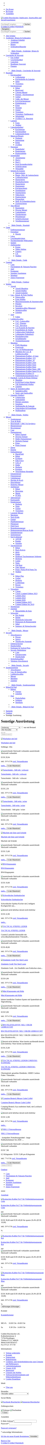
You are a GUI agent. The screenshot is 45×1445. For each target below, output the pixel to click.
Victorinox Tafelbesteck (24, 114)
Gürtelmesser (16, 478)
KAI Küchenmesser (22, 101)
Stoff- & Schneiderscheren (25, 201)
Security (9, 633)
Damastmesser (16, 432)
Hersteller (4, 1391)
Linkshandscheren (22, 134)
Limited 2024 (20, 598)
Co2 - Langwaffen (22, 321)
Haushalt (9, 73)
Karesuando (15, 500)
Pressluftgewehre (21, 336)
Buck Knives (20, 550)
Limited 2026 (20, 600)
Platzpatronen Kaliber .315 (25, 358)
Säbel (17, 624)
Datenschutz (10, 1357)
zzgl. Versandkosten (20, 761)
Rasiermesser (20, 151)
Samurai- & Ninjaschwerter (25, 626)
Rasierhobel (19, 149)
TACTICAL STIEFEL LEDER (13, 930)
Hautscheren (20, 184)
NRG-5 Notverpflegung (10, 1133)
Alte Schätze (10, 36)
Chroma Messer (21, 92)
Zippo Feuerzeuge (17, 278)
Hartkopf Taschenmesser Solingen (28, 556)
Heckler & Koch (17, 480)
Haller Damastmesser (23, 439)
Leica (13, 236)
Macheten (14, 515)
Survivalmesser (16, 537)
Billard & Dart (11, 687)
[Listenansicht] (2, 732)
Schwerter (14, 613)
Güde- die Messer (22, 99)
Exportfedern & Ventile (24, 330)
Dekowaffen (20, 297)
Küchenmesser (16, 86)
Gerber (18, 578)
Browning (19, 491)
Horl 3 (17, 162)
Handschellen (16, 646)
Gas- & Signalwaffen (19, 672)
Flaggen (14, 66)
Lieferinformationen (13, 1366)
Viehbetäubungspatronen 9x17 (27, 376)
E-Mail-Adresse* (7, 1421)
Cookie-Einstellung (13, 1379)
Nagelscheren (20, 193)
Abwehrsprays (16, 635)
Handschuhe (20, 657)
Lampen (14, 121)
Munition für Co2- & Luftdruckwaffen (23, 353)
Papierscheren (20, 197)
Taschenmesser (16, 546)
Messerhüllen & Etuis (23, 611)
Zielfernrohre (16, 245)
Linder (17, 561)
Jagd (12, 269)
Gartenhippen (20, 212)
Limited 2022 (20, 596)
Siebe (17, 81)
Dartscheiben (20, 698)
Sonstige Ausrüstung (18, 273)
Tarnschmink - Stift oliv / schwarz (14, 774)
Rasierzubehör (20, 153)
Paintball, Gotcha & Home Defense (24, 378)
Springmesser (16, 535)
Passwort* (5, 1424)
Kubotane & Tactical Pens (20, 648)
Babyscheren (20, 173)
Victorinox (19, 84)
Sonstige (18, 543)
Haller (17, 465)
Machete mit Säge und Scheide (12, 837)
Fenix (17, 123)
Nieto (17, 506)
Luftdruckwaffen (17, 319)
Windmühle (19, 116)
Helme (17, 617)
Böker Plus (19, 576)
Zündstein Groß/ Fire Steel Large (13, 964)
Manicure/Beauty (17, 136)
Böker (17, 88)
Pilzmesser (15, 524)
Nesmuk (18, 108)
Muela (17, 493)
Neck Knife (15, 517)
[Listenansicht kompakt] (4, 732)
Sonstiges (19, 404)
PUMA (18, 495)
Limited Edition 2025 (23, 602)
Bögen (13, 44)
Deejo (13, 448)
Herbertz (18, 467)
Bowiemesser (16, 428)
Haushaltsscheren (22, 182)
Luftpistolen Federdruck (24, 334)
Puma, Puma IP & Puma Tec (26, 570)
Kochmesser (20, 129)
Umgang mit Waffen (13, 1373)
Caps (12, 265)
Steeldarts (19, 702)
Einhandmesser (16, 452)
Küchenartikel (16, 75)
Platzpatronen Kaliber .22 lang (26, 356)
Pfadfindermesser (17, 522)
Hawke (18, 234)
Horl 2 (17, 160)
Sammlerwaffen (21, 391)
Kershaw (18, 469)
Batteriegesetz (11, 1359)
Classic (18, 591)
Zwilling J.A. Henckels (24, 119)
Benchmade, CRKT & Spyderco (23, 424)
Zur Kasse (10, 9)
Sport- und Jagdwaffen (24, 393)
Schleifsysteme (21, 166)
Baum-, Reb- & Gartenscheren (27, 175)
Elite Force (19, 461)
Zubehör (18, 312)
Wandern (14, 275)
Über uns (9, 1387)
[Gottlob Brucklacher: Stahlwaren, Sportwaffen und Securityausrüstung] (22, 20)
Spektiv (13, 243)
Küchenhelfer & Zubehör (25, 79)
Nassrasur (14, 147)
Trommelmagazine (22, 341)
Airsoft (13, 286)
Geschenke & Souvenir (14, 55)
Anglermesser (16, 419)
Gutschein (14, 62)
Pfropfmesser (20, 217)
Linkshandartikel (17, 127)
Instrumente (19, 140)
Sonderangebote (12, 668)
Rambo (18, 541)
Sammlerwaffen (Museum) (25, 308)
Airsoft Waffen (21, 291)
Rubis (17, 142)
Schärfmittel (15, 156)
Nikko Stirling (20, 249)
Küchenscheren (21, 188)
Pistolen (18, 304)
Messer (8, 417)
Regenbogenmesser (18, 528)
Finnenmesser (16, 476)
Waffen (8, 284)
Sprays (18, 639)
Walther (18, 125)
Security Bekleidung (18, 650)
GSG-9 (18, 463)
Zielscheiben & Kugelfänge (25, 408)
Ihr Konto (9, 11)
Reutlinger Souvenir (18, 64)
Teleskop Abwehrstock (19, 661)
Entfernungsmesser (18, 230)
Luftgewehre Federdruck (24, 332)
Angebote (4, 1195)
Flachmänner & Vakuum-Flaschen (23, 267)
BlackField (19, 454)
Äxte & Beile (16, 421)
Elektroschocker (17, 644)
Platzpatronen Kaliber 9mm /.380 (27, 369)
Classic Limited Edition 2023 (26, 594)
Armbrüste (15, 42)
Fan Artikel (15, 58)
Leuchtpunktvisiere (18, 238)
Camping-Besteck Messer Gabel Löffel (16, 1102)
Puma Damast (20, 445)
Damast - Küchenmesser (24, 95)
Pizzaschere (19, 199)
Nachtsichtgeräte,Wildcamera (22, 241)
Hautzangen (19, 186)
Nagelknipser (20, 190)
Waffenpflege (20, 410)
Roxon (18, 585)
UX (16, 254)
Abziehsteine (20, 158)
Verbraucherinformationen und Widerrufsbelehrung (17, 1376)
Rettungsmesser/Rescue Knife (22, 530)
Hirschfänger (15, 482)
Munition (14, 343)
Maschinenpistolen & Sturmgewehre (29, 302)
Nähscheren (19, 195)
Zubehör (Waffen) (17, 395)
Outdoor (9, 262)
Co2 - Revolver (21, 326)
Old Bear (18, 565)
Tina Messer (15, 206)
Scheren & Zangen (18, 171)
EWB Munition (21, 345)
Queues (18, 692)
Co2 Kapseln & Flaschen (24, 328)
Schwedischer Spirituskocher (12, 899)
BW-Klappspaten (7, 868)
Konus (17, 247)
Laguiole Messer (17, 513)
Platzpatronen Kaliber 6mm (25, 365)
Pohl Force (15, 526)
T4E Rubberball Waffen (24, 384)
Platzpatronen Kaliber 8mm (25, 367)
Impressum (10, 1370)
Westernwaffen (21, 310)
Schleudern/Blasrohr (18, 47)
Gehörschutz (20, 397)
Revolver (18, 306)
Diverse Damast (21, 437)
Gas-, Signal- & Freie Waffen (22, 295)
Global (18, 97)
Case (12, 430)
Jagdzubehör (20, 400)
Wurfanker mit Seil (8, 743)
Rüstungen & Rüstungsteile (25, 622)
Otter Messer (20, 567)
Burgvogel (19, 90)
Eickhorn (18, 458)
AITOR (18, 539)
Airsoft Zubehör (21, 293)
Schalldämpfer (20, 339)
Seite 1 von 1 (6, 734)
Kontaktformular (7, 1315)
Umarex (18, 251)
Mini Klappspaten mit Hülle (11, 995)
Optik (8, 227)
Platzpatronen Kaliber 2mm (25, 363)
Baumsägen (19, 208)
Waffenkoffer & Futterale (24, 406)
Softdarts (18, 700)
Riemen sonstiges (22, 402)
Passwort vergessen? (9, 1428)
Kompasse (14, 271)
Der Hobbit (19, 615)
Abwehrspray (16, 670)
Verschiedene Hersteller (24, 471)
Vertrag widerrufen (13, 1353)
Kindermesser (16, 502)
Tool (12, 574)
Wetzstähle (19, 169)
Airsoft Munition (21, 288)
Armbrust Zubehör (18, 40)
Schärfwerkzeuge (22, 219)
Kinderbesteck (20, 103)
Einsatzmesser (16, 474)
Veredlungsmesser (22, 221)
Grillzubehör (20, 77)
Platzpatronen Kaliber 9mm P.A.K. (28, 371)
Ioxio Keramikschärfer (23, 164)
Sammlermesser (16, 532)
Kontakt (9, 1355)
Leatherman (19, 583)
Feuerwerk (19, 347)
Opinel (18, 110)
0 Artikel (4, 27)
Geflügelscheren (21, 177)
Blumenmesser (16, 426)
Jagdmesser (15, 487)
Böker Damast (20, 434)
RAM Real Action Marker (25, 382)
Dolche (13, 450)
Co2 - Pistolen (20, 323)
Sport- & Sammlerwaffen (20, 389)
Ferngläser (14, 232)
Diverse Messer (21, 210)
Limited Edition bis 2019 (24, 604)
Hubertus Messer (17, 485)
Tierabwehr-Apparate (23, 641)
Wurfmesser (15, 607)
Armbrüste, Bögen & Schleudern (18, 38)
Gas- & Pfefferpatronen (24, 349)
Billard (13, 689)
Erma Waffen (20, 299)
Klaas (17, 105)
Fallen (17, 317)
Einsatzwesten (20, 655)
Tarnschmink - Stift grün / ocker (13, 805)
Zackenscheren (21, 204)
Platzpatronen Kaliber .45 (25, 360)
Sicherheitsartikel (17, 659)
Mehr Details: (25, 71)
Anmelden (10, 14)
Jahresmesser (15, 498)
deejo (17, 552)
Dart (12, 696)
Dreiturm (18, 138)
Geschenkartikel (17, 60)
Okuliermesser (20, 214)
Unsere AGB (11, 1368)
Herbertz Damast (21, 441)
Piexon (18, 637)
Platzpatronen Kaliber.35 (24, 373)
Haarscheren (20, 180)
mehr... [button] (4, 766)
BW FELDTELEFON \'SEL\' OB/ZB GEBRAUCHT (22, 1031)
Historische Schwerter (23, 620)
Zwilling (18, 145)
